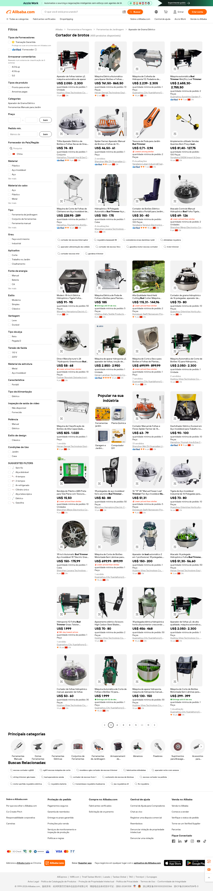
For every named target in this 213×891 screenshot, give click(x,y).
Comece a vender (180, 811)
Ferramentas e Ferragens (79, 29)
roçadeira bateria (58, 784)
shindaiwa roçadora (172, 240)
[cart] (166, 12)
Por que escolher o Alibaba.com (21, 806)
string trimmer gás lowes (24, 777)
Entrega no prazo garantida (60, 817)
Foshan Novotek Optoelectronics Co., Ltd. (73, 377)
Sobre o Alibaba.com (16, 799)
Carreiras (10, 823)
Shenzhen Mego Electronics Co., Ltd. (186, 227)
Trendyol (140, 877)
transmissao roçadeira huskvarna (90, 784)
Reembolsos (136, 823)
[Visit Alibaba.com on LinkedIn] (180, 841)
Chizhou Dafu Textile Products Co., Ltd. (111, 314)
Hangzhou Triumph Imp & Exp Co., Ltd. (73, 157)
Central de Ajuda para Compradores (147, 806)
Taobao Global (119, 877)
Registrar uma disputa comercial (146, 817)
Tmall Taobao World (91, 877)
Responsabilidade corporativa (20, 817)
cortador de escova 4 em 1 (84, 777)
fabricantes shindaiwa (136, 770)
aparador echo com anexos (167, 770)
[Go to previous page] (104, 725)
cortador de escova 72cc (110, 247)
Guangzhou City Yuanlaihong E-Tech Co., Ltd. (148, 92)
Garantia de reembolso (59, 811)
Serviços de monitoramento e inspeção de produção (62, 831)
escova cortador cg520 (23, 770)
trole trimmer (173, 247)
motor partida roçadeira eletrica (27, 784)
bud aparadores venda (54, 777)
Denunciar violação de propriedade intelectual (147, 831)
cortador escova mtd (70, 254)
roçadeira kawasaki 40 (107, 240)
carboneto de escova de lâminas (119, 777)
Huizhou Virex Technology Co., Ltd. (73, 92)
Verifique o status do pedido (185, 817)
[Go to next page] (154, 725)
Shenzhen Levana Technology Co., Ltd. (111, 229)
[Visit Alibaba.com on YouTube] (198, 841)
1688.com (74, 877)
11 (148, 725)
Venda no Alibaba (180, 806)
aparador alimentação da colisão (75, 247)
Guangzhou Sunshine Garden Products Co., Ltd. (186, 96)
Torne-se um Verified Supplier (186, 823)
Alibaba (59, 29)
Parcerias (176, 829)
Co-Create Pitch (14, 811)
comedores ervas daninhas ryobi (140, 240)
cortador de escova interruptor (74, 240)
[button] (124, 12)
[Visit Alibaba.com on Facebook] (173, 841)
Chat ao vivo (136, 811)
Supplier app (85, 863)
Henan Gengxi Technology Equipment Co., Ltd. (111, 92)
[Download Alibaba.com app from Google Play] (196, 863)
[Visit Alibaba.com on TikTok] (205, 841)
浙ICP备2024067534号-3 (186, 886)
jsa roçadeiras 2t (121, 784)
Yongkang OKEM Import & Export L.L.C (186, 157)
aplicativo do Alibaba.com (147, 863)
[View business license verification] (134, 886)
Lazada (106, 877)
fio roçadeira (143, 784)
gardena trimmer (95, 254)
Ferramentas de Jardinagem (110, 29)
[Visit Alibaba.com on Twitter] (186, 841)
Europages (152, 877)
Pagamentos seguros (58, 806)
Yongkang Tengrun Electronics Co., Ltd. (148, 225)
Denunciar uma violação (142, 838)
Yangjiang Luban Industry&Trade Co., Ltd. (148, 164)
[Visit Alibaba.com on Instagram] (192, 841)
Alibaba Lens (23, 863)
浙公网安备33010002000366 (157, 886)
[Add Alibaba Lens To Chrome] (54, 863)
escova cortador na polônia (155, 777)
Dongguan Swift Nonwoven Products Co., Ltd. (148, 314)
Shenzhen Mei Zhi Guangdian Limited (111, 161)
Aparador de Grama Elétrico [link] (141, 29)
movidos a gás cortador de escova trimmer (98, 770)
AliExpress (62, 877)
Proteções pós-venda (58, 823)
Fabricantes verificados (100, 806)
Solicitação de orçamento (101, 811)
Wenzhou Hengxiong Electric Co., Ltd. (73, 311)
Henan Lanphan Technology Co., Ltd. (111, 375)
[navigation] (30, 377)
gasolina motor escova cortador (144, 247)
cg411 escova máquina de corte (56, 770)
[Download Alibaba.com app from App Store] (173, 863)
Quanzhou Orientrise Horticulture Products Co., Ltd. (186, 311)
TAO (131, 877)
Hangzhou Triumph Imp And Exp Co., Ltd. (73, 225)
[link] (209, 861)
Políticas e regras (56, 838)
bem (45, 120)
